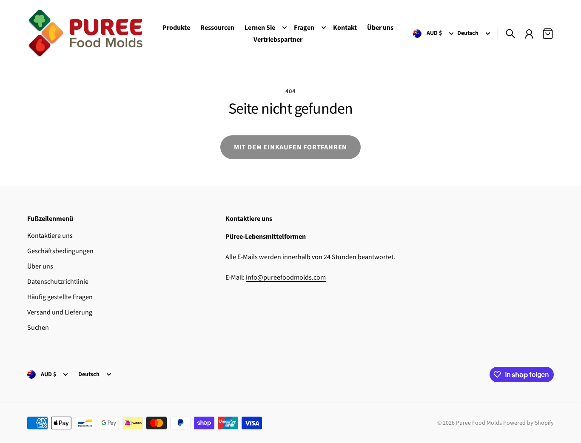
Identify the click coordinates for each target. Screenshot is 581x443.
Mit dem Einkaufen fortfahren (290, 147)
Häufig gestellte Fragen (60, 297)
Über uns (40, 266)
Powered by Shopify (528, 423)
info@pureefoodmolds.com (286, 277)
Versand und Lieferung (59, 312)
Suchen (38, 327)
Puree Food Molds (479, 423)
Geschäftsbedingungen (60, 251)
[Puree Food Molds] (85, 33)
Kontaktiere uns (50, 235)
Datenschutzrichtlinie (57, 281)
